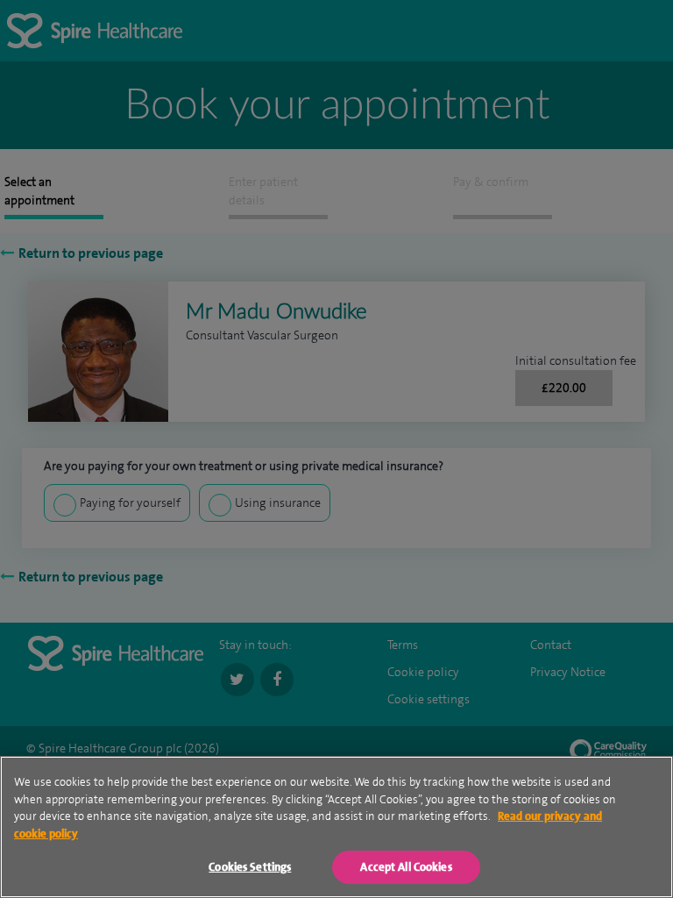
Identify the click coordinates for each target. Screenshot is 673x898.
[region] (336, 827)
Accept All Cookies (405, 866)
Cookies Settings (250, 866)
